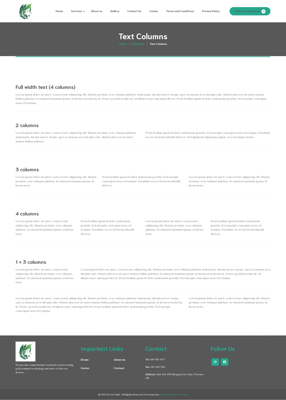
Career (85, 368)
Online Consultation (247, 11)
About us (119, 359)
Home (85, 359)
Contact (119, 368)
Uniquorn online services (174, 394)
